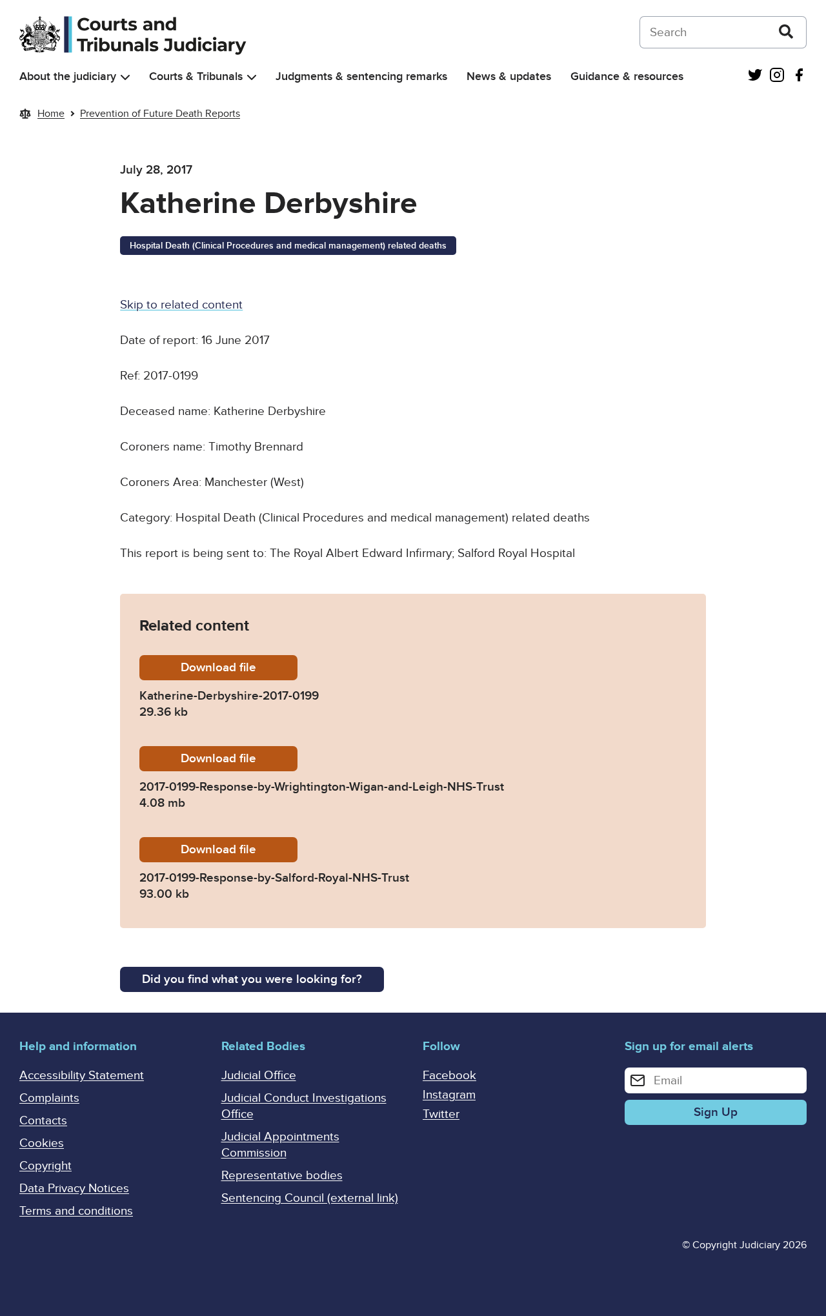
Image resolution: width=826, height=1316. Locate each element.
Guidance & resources (626, 76)
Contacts (43, 1120)
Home (51, 113)
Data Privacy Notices (74, 1188)
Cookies (41, 1143)
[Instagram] (777, 76)
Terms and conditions (76, 1211)
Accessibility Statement (81, 1075)
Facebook (449, 1075)
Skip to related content (181, 305)
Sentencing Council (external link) (309, 1198)
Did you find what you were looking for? (252, 979)
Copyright (45, 1166)
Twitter (441, 1114)
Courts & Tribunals (196, 76)
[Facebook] (799, 76)
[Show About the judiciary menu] (125, 77)
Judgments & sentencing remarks (361, 76)
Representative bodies (282, 1175)
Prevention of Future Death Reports (160, 113)
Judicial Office (258, 1075)
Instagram (449, 1095)
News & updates (509, 76)
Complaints (49, 1098)
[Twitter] (755, 76)
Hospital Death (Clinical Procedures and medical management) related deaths (288, 245)
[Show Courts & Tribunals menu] (251, 77)
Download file (239, 667)
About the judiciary (67, 76)
